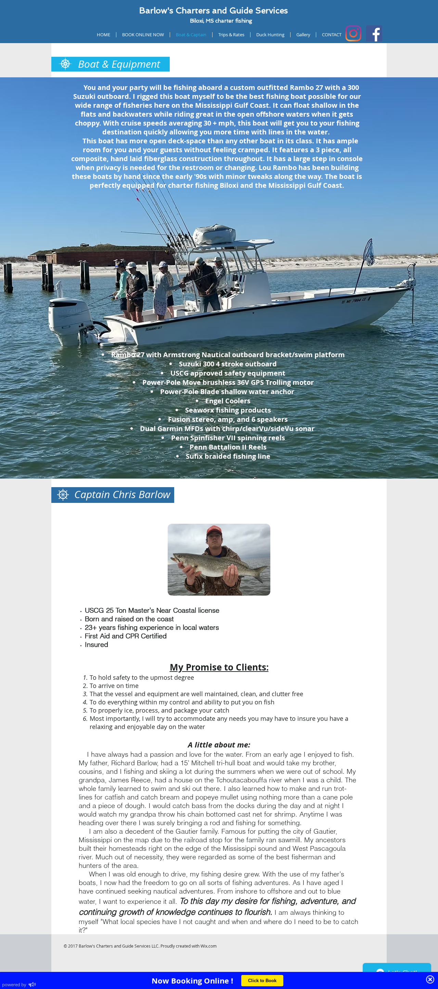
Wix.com (209, 946)
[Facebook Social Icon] (374, 33)
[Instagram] (353, 33)
